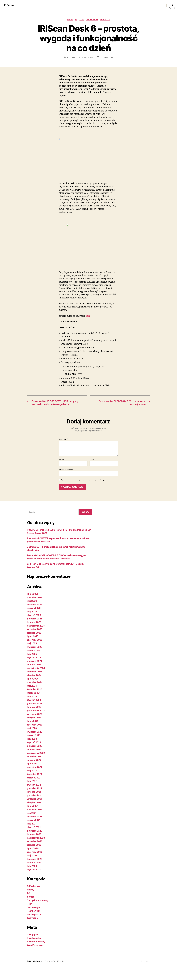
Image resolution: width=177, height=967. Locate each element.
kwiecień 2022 (34, 774)
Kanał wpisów (34, 938)
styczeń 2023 (34, 742)
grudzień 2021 (34, 788)
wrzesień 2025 (34, 629)
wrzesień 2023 (34, 714)
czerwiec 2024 (34, 682)
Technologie (92, 19)
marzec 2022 (33, 777)
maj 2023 (32, 728)
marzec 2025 (33, 650)
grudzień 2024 (34, 661)
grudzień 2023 (34, 703)
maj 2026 (32, 601)
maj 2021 (31, 813)
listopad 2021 (34, 792)
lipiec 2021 (32, 806)
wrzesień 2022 (34, 756)
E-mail (92, 459)
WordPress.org (35, 945)
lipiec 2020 (33, 848)
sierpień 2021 (34, 802)
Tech (81, 19)
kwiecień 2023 (34, 732)
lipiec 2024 (33, 678)
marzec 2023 (33, 735)
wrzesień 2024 (34, 671)
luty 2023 (32, 739)
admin (74, 57)
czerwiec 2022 (34, 767)
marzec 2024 (34, 693)
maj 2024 (32, 686)
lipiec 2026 (33, 594)
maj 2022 (32, 770)
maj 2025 (32, 643)
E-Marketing (33, 886)
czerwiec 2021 (34, 809)
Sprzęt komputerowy (38, 900)
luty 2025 (32, 654)
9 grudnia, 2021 (88, 57)
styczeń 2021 (34, 827)
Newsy (70, 19)
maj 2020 (32, 855)
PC (76, 19)
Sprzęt (30, 896)
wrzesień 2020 (34, 841)
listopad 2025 (34, 622)
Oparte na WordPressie (54, 961)
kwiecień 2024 (34, 689)
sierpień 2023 (34, 717)
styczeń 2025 (34, 657)
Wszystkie (105, 19)
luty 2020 (32, 866)
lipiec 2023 (32, 721)
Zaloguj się (33, 934)
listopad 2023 (34, 707)
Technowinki (33, 911)
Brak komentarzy (106, 57)
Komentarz (63, 439)
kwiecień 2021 (34, 816)
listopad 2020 (34, 834)
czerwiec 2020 (34, 852)
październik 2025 (36, 625)
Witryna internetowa (66, 469)
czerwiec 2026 (34, 597)
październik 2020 (36, 838)
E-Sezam (9, 5)
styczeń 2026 (34, 615)
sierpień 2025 (34, 633)
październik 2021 (36, 795)
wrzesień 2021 (34, 799)
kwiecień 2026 (34, 604)
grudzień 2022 (34, 746)
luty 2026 (32, 611)
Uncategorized (34, 914)
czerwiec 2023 (34, 724)
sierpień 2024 (34, 675)
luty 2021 (32, 823)
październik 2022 (36, 753)
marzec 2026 (34, 608)
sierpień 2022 (34, 760)
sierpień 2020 (34, 845)
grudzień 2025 (34, 618)
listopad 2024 (34, 664)
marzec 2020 (34, 862)
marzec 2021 (33, 820)
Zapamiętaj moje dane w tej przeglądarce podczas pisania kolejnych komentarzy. (88, 480)
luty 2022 (32, 781)
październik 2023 (36, 710)
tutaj (88, 316)
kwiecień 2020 (34, 859)
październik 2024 (36, 668)
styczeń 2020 (34, 869)
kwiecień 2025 (34, 647)
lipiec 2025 (32, 636)
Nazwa (62, 459)
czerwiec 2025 (34, 640)
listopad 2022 (34, 749)
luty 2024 (32, 696)
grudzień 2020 (34, 831)
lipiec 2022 (32, 763)
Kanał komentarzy (36, 941)
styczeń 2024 (34, 700)
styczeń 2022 (34, 784)
